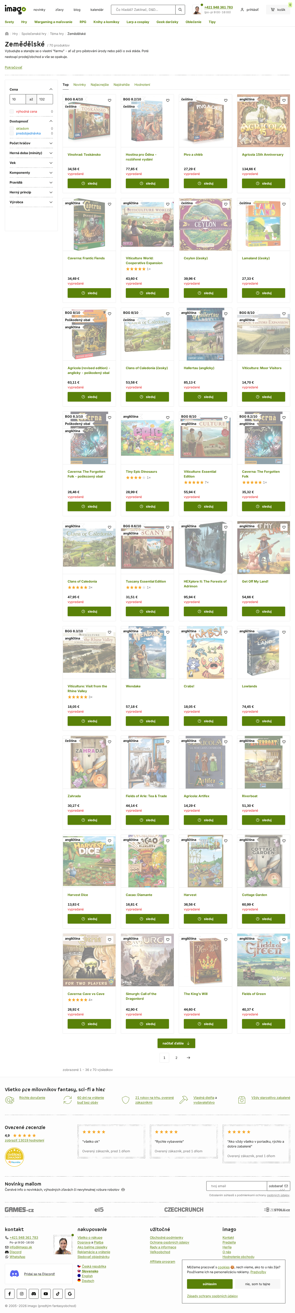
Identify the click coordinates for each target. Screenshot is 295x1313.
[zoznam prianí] (109, 100)
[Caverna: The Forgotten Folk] (263, 464)
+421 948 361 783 (218, 7)
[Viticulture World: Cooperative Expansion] (147, 250)
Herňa (227, 1247)
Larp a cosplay (138, 22)
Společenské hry (33, 34)
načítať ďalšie (173, 1043)
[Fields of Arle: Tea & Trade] (147, 783)
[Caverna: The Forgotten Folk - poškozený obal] (89, 464)
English (87, 1276)
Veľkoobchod (160, 1252)
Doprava (84, 1242)
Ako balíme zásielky (92, 1247)
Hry (24, 22)
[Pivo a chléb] (205, 143)
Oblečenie (193, 22)
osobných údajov (278, 1195)
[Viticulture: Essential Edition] (205, 464)
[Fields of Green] (263, 983)
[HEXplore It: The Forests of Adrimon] (205, 571)
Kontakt (228, 1237)
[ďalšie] (188, 1058)
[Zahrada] (89, 783)
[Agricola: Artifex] (205, 783)
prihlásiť (253, 10)
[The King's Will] (205, 983)
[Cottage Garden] (263, 882)
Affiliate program (162, 1261)
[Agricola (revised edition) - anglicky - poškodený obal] (89, 357)
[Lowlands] (263, 678)
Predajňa (229, 1242)
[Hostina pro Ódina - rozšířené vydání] (147, 143)
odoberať (276, 1186)
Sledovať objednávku (93, 1257)
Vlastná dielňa (203, 1098)
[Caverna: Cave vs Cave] (89, 983)
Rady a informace (163, 1247)
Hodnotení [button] (142, 85)
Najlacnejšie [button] (100, 85)
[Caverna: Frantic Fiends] (89, 250)
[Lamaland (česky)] (263, 250)
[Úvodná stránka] (7, 33)
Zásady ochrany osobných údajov (212, 1296)
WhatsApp (17, 1257)
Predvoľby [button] (258, 1272)
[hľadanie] (180, 9)
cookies (224, 1267)
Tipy (212, 22)
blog (77, 10)
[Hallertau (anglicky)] (205, 357)
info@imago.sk (21, 1247)
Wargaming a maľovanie (53, 22)
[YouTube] (46, 1294)
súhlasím (210, 1284)
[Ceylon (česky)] (205, 250)
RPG (83, 22)
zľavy (59, 10)
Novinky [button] (79, 85)
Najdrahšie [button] (122, 85)
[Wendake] (147, 678)
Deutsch (88, 1281)
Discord (15, 1252)
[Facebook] (9, 1294)
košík (283, 8)
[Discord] (34, 1294)
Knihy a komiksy (106, 22)
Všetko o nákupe (89, 1237)
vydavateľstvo (204, 1102)
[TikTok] (58, 1294)
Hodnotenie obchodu (238, 1257)
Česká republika (94, 1266)
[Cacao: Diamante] (147, 882)
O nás (227, 1252)
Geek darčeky (167, 22)
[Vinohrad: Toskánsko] (89, 143)
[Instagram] (21, 1294)
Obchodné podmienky (166, 1237)
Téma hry (57, 34)
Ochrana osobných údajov (169, 1242)
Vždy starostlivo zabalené (270, 1098)
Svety (9, 22)
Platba (98, 1242)
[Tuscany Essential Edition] (147, 571)
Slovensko (90, 1271)
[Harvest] (205, 882)
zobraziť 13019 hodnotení (24, 1140)
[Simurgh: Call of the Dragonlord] (147, 983)
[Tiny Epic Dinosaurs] (147, 464)
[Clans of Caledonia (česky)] (147, 357)
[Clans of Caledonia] (89, 571)
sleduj (92, 183)
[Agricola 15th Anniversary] (263, 143)
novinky (39, 10)
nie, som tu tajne (257, 1284)
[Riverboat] (263, 783)
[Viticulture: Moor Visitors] (263, 357)
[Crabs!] (205, 678)
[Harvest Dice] (89, 882)
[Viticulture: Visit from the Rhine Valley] (89, 678)
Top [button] (66, 85)
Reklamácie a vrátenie (93, 1252)
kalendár (97, 10)
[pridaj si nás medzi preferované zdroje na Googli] (70, 1294)
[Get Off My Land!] (263, 571)
